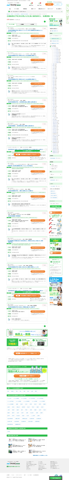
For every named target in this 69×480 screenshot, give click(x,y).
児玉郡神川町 (23, 421)
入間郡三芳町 (17, 418)
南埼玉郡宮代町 (10, 424)
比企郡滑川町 (32, 418)
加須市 (54, 74)
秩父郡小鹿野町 (55, 141)
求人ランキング (50, 8)
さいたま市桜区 (18, 401)
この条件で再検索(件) (56, 478)
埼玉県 (52, 46)
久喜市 (18, 412)
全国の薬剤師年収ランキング (54, 465)
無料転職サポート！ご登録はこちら (27, 353)
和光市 (44, 409)
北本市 (22, 412)
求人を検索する (58, 8)
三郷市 (37, 412)
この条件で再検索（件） (55, 206)
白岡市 (38, 415)
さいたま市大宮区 (32, 398)
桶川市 (13, 412)
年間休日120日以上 (53, 193)
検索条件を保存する (58, 208)
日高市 (23, 415)
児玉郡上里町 (30, 421)
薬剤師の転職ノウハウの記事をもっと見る (40, 455)
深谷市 (54, 84)
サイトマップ (28, 469)
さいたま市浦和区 (26, 401)
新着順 (22, 24)
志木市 (40, 409)
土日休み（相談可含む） (54, 195)
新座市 (8, 412)
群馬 (36, 391)
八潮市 (27, 412)
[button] (44, 29)
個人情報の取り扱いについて (30, 465)
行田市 (31, 404)
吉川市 (28, 415)
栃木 (28, 391)
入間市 (31, 409)
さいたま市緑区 (42, 401)
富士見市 (31, 412)
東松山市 (54, 77)
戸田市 (26, 409)
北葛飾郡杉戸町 (17, 424)
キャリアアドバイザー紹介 (42, 464)
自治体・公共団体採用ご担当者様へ (31, 464)
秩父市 (35, 404)
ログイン (58, 4)
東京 (8, 391)
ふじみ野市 (33, 415)
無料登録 (49, 4)
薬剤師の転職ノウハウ (53, 461)
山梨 (32, 391)
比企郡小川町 (9, 421)
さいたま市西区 (16, 398)
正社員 (8, 431)
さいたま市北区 (24, 398)
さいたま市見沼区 (40, 398)
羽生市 (54, 81)
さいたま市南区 (34, 401)
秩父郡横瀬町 (54, 136)
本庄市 (54, 75)
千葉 (16, 391)
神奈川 (12, 391)
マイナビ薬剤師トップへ (30, 461)
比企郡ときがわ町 (55, 135)
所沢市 (40, 404)
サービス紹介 (16, 8)
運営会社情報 (40, 469)
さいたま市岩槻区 (10, 404)
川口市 (26, 404)
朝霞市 (35, 409)
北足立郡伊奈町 (10, 418)
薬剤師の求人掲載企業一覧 (42, 468)
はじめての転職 (52, 464)
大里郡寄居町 (37, 421)
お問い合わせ (28, 468)
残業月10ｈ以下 (53, 191)
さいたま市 (9, 398)
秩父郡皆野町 (54, 138)
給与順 (32, 24)
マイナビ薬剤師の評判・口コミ (55, 468)
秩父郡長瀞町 (54, 139)
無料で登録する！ (27, 375)
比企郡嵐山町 (38, 418)
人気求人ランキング (41, 465)
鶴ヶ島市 (18, 415)
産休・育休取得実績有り (54, 197)
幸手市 (13, 415)
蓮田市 (41, 412)
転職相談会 (25, 8)
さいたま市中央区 (10, 401)
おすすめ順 (12, 24)
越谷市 (18, 409)
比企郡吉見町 (54, 132)
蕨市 (22, 409)
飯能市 (44, 404)
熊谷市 (21, 404)
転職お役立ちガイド (42, 8)
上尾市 (8, 409)
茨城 (24, 391)
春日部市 (54, 78)
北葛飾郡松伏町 (55, 152)
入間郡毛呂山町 (24, 418)
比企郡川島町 (16, 421)
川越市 (17, 404)
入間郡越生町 (54, 125)
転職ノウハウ (33, 8)
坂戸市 (8, 415)
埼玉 (20, 391)
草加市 (13, 409)
